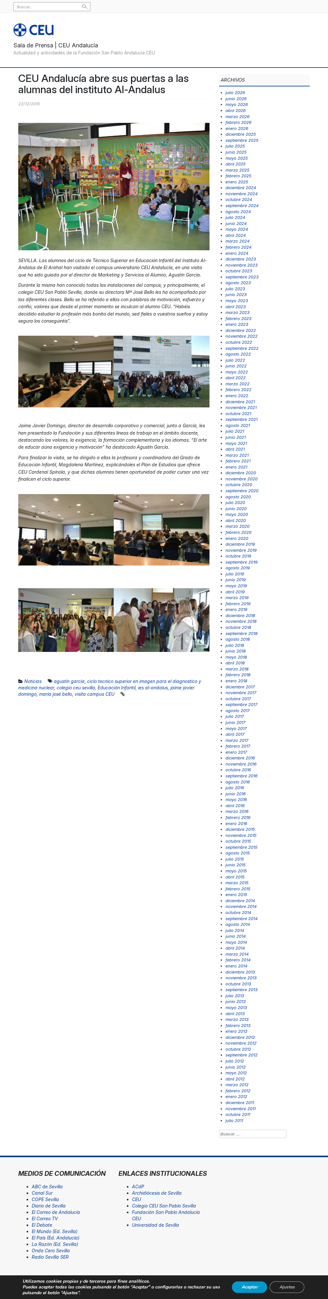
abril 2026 (236, 110)
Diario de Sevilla (49, 1205)
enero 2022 (237, 395)
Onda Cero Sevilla (51, 1250)
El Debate (42, 1225)
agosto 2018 (238, 639)
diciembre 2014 (240, 900)
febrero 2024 (238, 247)
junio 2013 (236, 1001)
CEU (136, 1199)
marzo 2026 (238, 116)
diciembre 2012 (240, 1037)
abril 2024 (236, 235)
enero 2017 (236, 752)
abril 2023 (236, 306)
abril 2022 (236, 377)
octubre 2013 (238, 983)
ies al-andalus (153, 687)
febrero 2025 (238, 175)
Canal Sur (42, 1193)
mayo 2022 (237, 371)
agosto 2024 (238, 211)
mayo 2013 (236, 1007)
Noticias (33, 681)
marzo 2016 (237, 811)
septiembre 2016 (242, 775)
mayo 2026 (237, 104)
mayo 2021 (236, 443)
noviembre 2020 (242, 478)
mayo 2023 (237, 300)
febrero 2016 (238, 817)
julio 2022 (235, 360)
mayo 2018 (236, 657)
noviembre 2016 (241, 763)
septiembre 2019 (242, 562)
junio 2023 (236, 294)
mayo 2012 (236, 1072)
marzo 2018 (237, 668)
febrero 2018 (238, 674)
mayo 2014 (236, 942)
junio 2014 (236, 936)
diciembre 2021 (240, 401)
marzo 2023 (238, 312)
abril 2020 (236, 520)
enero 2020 (237, 538)
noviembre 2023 (242, 265)
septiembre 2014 (242, 918)
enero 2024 (237, 253)
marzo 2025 (238, 169)
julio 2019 (235, 573)
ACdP (138, 1186)
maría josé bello (55, 694)
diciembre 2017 (240, 686)
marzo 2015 (237, 882)
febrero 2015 (238, 888)
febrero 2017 (238, 746)
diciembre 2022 (241, 330)
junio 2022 (236, 365)
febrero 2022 (238, 389)
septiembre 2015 (242, 847)
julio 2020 (235, 502)
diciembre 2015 (240, 829)
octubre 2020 (239, 484)
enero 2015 (236, 894)
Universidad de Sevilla (155, 1225)
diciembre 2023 (241, 258)
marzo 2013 (237, 1019)
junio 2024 (236, 223)
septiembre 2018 (242, 633)
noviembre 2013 (241, 977)
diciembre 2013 (240, 971)
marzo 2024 (238, 241)
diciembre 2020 (241, 472)
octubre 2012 (238, 1049)
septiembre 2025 (242, 140)
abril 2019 (235, 591)
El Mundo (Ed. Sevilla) (55, 1231)
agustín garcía (69, 681)
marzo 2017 (237, 740)
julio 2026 (235, 92)
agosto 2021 (238, 425)
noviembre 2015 (241, 835)
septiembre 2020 (242, 490)
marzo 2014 (237, 954)
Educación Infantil (116, 687)
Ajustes (287, 1287)
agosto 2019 (238, 567)
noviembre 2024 (242, 193)
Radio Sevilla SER (50, 1257)
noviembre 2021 (241, 407)
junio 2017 (235, 722)
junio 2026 (236, 98)
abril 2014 (235, 947)
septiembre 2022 (242, 348)
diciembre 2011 (240, 1102)
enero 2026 (237, 128)
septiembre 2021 (242, 419)
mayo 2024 (237, 229)
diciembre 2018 (240, 615)
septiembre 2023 (242, 276)
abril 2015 (235, 876)
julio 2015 (235, 859)
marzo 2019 (237, 597)
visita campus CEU (94, 694)
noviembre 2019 (241, 550)
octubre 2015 (238, 841)
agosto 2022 (238, 354)
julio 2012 (235, 1060)
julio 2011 (234, 1120)
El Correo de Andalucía (56, 1212)
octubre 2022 (239, 342)
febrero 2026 (238, 122)
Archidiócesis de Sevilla (157, 1193)
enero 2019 (236, 609)
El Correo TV (45, 1218)
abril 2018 (235, 662)
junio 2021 (236, 437)
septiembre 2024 (242, 205)
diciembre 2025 (241, 134)
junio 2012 (236, 1067)
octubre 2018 (238, 627)
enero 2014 (236, 965)
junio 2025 (236, 152)
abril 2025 (236, 163)
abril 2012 (235, 1078)
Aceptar (250, 1287)
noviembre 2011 (241, 1108)
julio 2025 (235, 145)
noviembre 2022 (242, 336)
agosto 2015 (238, 852)
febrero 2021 (238, 460)
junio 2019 (236, 579)
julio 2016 (235, 787)
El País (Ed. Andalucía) (55, 1237)
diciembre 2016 (240, 757)
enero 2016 (236, 823)
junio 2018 (236, 651)
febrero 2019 (238, 603)
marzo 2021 (237, 455)
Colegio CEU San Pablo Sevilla (164, 1205)
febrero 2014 (238, 959)
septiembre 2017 (241, 704)
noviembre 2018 (241, 621)
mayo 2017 (236, 728)
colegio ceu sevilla (76, 687)
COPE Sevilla (45, 1199)
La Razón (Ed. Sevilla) (55, 1244)
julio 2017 (235, 716)
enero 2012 (236, 1096)
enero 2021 (236, 466)
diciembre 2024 (241, 187)
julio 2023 (235, 288)
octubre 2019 (238, 555)
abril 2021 (235, 449)
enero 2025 (237, 181)
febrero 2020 (238, 532)
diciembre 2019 (240, 544)
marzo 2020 (238, 526)
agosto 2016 (238, 781)
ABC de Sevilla (47, 1186)
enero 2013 (236, 1031)
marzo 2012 (237, 1084)
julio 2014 (235, 930)
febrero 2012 (238, 1090)
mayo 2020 (237, 514)
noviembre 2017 (241, 692)
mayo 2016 (236, 799)
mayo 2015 (236, 870)
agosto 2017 (238, 710)
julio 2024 (235, 217)
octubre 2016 (238, 769)
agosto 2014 (238, 924)
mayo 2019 (236, 585)
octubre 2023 (239, 270)
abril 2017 (235, 734)
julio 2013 (235, 995)
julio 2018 (235, 645)
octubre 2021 (238, 413)
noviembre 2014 (241, 906)
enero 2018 (236, 680)
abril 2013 (235, 1013)
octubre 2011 (238, 1114)
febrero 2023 (238, 318)
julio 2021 (235, 431)
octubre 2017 (238, 698)
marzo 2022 (238, 383)
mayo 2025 (237, 158)
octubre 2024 (239, 199)
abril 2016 (235, 805)
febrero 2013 (238, 1025)
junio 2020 (236, 508)
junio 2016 (236, 793)
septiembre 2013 (242, 989)
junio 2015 (236, 864)
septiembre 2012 (242, 1054)
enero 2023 (237, 324)
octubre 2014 (238, 912)
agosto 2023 (238, 282)
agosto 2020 (238, 496)
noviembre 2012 (241, 1043)
